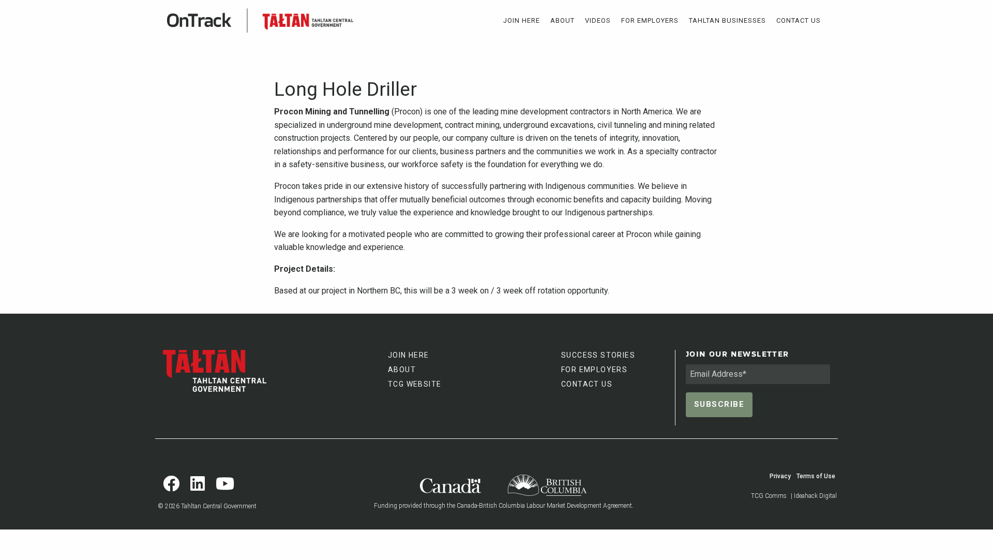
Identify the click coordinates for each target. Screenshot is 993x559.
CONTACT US (586, 384)
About (562, 20)
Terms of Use (815, 476)
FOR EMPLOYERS (594, 369)
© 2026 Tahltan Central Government (207, 506)
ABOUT (402, 369)
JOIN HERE (408, 355)
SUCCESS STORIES (598, 355)
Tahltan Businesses (727, 20)
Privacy (780, 476)
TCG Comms (769, 495)
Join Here (521, 20)
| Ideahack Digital (814, 495)
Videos (598, 20)
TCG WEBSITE (414, 384)
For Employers (650, 20)
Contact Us (798, 20)
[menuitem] (521, 20)
